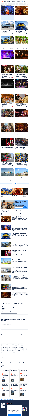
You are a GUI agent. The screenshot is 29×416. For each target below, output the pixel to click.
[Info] (12, 5)
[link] (7, 13)
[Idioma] (24, 1)
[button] (7, 13)
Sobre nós (19, 403)
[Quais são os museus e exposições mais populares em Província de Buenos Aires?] (27, 335)
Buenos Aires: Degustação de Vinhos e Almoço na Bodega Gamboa (14, 371)
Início (1, 399)
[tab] (8, 342)
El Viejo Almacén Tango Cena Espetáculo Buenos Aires (8, 311)
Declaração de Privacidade (4, 211)
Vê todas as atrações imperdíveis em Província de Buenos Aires (9, 313)
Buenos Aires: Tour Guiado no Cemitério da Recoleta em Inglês (14, 385)
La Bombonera (3, 308)
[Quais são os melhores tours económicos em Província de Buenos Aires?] (27, 331)
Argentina (4, 399)
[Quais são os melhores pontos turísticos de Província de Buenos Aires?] (27, 306)
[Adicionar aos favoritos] (13, 7)
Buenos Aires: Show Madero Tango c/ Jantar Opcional (23, 370)
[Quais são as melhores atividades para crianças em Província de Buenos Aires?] (27, 320)
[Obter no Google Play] (9, 403)
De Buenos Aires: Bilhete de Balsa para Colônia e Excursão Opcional (5, 371)
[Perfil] (27, 1)
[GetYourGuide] (2, 1)
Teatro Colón (3, 309)
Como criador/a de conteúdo (24, 404)
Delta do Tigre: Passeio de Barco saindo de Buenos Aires (5, 385)
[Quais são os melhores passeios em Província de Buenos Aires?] (27, 316)
